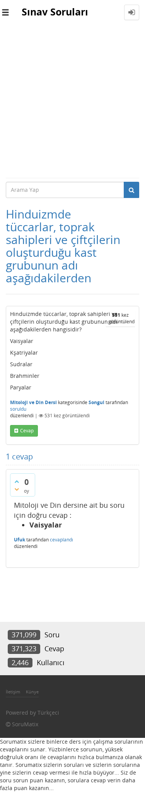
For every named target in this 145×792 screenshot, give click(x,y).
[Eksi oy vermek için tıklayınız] (16, 489)
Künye (32, 692)
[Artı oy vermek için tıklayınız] (16, 481)
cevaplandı (61, 539)
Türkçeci (48, 712)
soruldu (18, 409)
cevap (27, 430)
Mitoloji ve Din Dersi (33, 402)
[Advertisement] (72, 101)
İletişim (13, 692)
